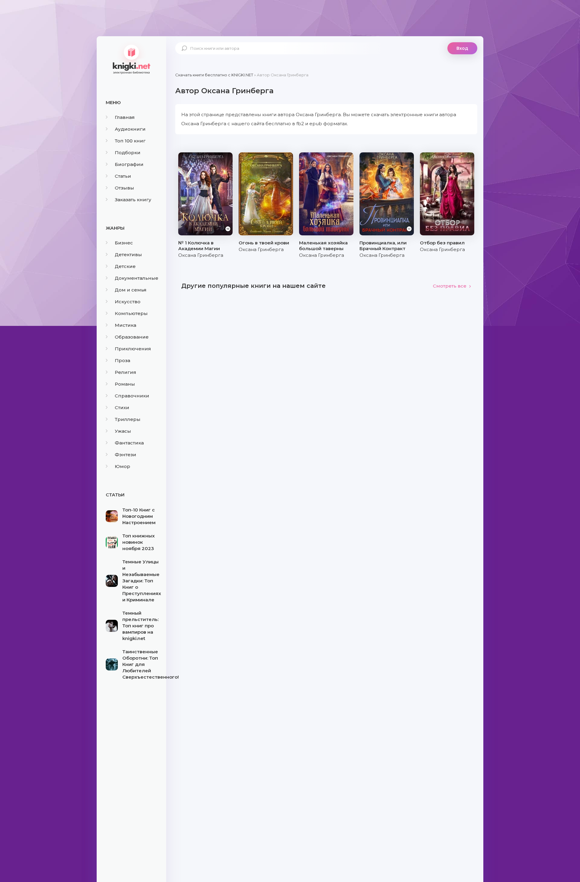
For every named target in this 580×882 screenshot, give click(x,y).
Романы (125, 384)
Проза (122, 360)
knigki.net (131, 59)
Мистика (125, 325)
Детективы (128, 254)
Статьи (123, 176)
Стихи (122, 407)
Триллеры (127, 419)
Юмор (122, 466)
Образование (132, 337)
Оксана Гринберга (200, 255)
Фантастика (129, 443)
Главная (125, 117)
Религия (125, 372)
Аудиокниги (130, 129)
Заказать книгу (133, 199)
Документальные (136, 278)
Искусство (127, 301)
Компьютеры (131, 313)
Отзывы (124, 188)
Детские (125, 266)
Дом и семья (131, 290)
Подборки (127, 152)
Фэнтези (125, 454)
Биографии (129, 164)
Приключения (133, 349)
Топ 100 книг (130, 141)
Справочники (132, 396)
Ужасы (123, 431)
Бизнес (124, 243)
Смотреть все (449, 286)
